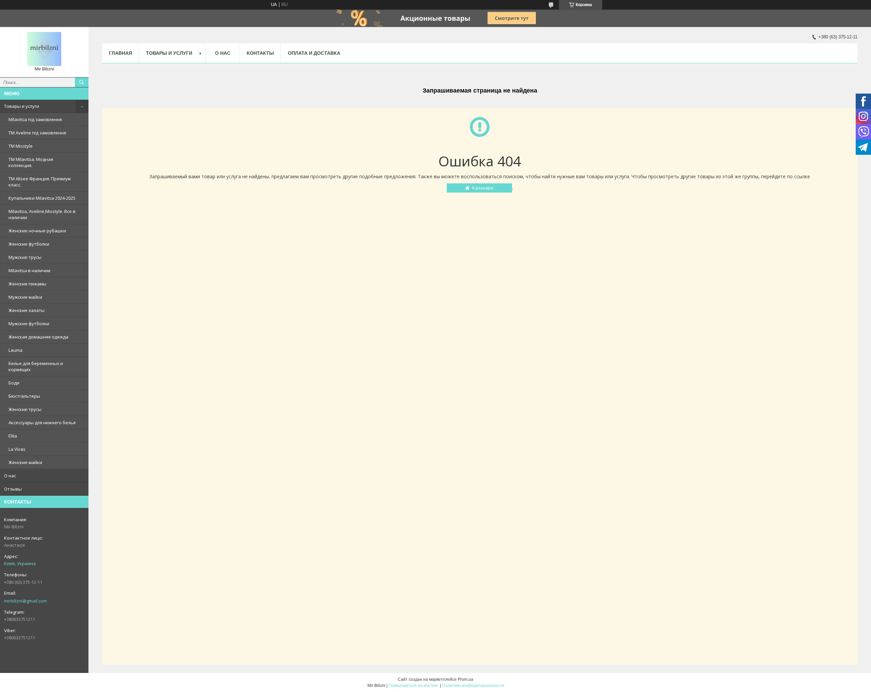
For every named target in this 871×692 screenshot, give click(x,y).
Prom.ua (465, 679)
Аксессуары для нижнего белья (42, 422)
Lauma (15, 350)
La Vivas (17, 449)
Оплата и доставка (314, 53)
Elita (13, 436)
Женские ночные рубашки (37, 231)
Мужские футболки (29, 323)
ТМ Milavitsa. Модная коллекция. (31, 162)
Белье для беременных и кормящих (36, 366)
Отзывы (13, 489)
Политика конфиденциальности (473, 685)
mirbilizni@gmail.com (25, 601)
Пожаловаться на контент (414, 685)
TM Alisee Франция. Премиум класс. (40, 182)
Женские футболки (29, 244)
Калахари (482, 188)
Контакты (260, 53)
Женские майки (25, 462)
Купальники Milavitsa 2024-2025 (42, 198)
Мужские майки (25, 297)
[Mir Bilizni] (44, 49)
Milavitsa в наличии (29, 270)
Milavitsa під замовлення (35, 119)
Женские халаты (27, 310)
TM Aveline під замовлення (37, 133)
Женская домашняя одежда (38, 337)
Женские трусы (25, 409)
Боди (14, 383)
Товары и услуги (21, 106)
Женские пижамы (27, 284)
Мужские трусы (25, 257)
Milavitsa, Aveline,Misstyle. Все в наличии (42, 214)
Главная (120, 53)
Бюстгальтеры (24, 396)
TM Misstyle (21, 146)
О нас (10, 476)
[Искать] (81, 82)
